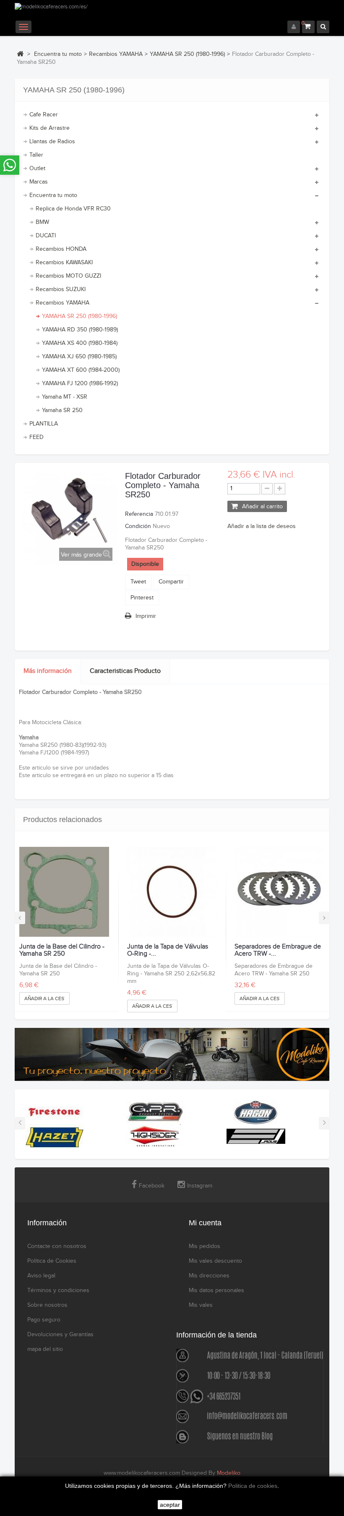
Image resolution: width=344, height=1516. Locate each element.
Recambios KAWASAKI (64, 262)
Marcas (38, 182)
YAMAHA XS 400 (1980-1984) (79, 343)
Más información (47, 671)
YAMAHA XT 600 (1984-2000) (81, 370)
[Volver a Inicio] (20, 54)
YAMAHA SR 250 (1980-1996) (79, 316)
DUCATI (46, 235)
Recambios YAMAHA (62, 303)
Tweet (138, 581)
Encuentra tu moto (53, 195)
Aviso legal (41, 1275)
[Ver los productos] (54, 1111)
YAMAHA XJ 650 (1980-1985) (79, 356)
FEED (36, 437)
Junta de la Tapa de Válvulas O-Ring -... (167, 950)
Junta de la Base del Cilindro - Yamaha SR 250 (61, 950)
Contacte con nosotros (56, 1246)
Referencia (139, 514)
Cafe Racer (43, 114)
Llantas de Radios (52, 141)
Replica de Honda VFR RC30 (73, 208)
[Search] (323, 27)
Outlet (37, 168)
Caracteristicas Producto (125, 671)
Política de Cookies (51, 1261)
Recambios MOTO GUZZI (68, 276)
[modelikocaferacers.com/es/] (172, 12)
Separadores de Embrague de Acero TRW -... (278, 950)
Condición (138, 526)
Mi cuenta (205, 1223)
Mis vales (201, 1305)
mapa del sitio (45, 1349)
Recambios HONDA (61, 249)
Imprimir (146, 616)
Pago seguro (43, 1319)
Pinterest (142, 597)
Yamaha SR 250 (62, 410)
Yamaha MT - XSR (64, 397)
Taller (36, 155)
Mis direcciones (209, 1275)
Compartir (171, 581)
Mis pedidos (204, 1246)
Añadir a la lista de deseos (261, 526)
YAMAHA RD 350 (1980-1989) (80, 329)
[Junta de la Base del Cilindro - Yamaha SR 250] (64, 892)
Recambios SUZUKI (61, 289)
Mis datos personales (216, 1290)
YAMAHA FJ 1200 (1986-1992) (80, 383)
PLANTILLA (43, 423)
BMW (42, 222)
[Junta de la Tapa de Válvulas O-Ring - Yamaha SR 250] (172, 892)
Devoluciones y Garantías (60, 1334)
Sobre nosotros (47, 1305)
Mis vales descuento (215, 1261)
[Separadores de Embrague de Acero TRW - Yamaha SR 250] (279, 892)
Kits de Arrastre (49, 128)
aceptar (170, 1504)
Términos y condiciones (58, 1290)
